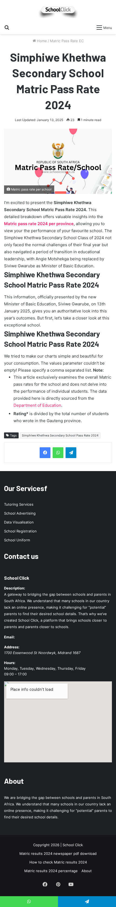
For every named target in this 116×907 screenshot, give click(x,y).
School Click (16, 578)
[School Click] (58, 11)
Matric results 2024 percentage (51, 871)
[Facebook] (45, 452)
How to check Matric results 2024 (58, 862)
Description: (14, 588)
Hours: (9, 663)
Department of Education (37, 405)
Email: (9, 637)
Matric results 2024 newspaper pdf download (58, 853)
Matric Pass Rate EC (67, 41)
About (86, 871)
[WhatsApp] (58, 452)
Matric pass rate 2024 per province (39, 223)
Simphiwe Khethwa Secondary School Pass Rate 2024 (60, 435)
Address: (11, 647)
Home (41, 41)
